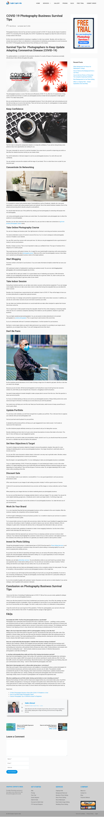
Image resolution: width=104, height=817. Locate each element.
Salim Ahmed (30, 703)
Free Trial (80, 3)
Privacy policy (90, 813)
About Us (83, 790)
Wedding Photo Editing (62, 804)
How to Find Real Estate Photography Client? (22, 694)
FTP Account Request (37, 804)
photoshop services (24, 560)
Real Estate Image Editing (63, 802)
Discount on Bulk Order (37, 802)
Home (38, 3)
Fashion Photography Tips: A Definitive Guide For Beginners (26, 696)
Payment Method (85, 797)
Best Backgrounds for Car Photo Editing (83, 79)
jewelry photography (20, 318)
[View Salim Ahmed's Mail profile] (22, 711)
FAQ (32, 790)
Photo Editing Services (57, 545)
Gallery (57, 3)
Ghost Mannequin (60, 800)
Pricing (65, 3)
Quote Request (35, 797)
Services (46, 3)
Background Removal (61, 793)
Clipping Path (59, 790)
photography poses (28, 253)
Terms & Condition (80, 813)
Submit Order (91, 3)
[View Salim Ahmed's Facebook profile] (22, 704)
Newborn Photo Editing (62, 795)
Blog (72, 3)
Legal (96, 813)
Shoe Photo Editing (61, 797)
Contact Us (83, 793)
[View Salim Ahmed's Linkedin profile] (22, 707)
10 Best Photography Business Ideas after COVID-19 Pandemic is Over (29, 692)
